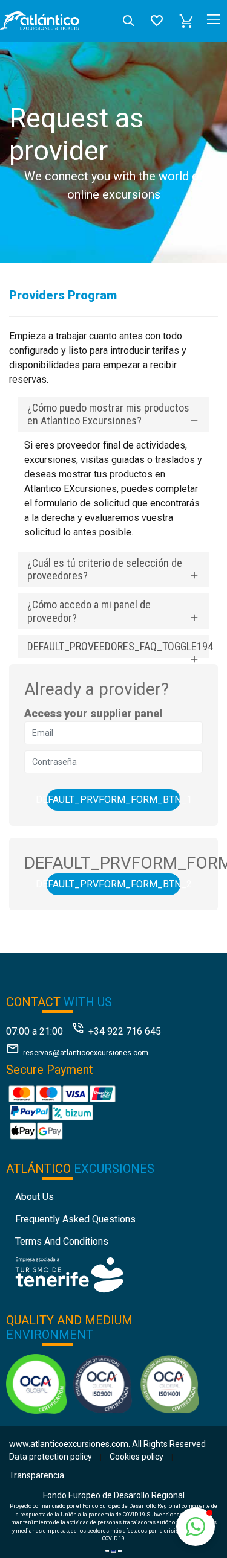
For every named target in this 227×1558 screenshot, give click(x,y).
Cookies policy (136, 1456)
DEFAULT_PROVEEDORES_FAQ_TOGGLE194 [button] (118, 646)
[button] (186, 21)
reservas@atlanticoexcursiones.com (85, 1053)
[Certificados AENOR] (102, 1383)
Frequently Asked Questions (75, 1219)
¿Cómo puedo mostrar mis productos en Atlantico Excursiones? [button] (108, 414)
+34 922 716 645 (124, 1031)
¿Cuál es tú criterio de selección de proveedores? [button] (104, 570)
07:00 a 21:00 (34, 1031)
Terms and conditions (61, 1241)
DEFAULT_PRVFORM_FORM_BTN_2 (113, 884)
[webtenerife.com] (69, 1274)
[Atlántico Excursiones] (39, 21)
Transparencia (36, 1475)
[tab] (113, 414)
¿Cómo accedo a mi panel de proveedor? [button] (89, 611)
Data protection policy (50, 1456)
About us (34, 1196)
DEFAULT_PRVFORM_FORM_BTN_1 (113, 799)
